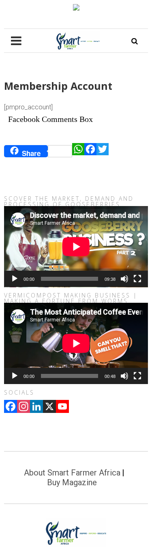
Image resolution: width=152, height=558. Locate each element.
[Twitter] (102, 151)
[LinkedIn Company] (36, 407)
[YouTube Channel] (62, 407)
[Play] (15, 279)
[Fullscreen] (137, 279)
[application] (76, 246)
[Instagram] (23, 407)
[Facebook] (90, 151)
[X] (49, 407)
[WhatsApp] (78, 151)
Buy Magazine (72, 482)
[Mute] (124, 279)
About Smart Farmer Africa (72, 473)
